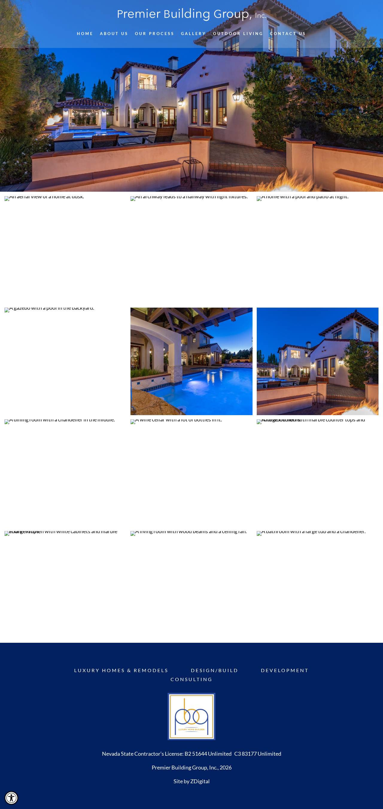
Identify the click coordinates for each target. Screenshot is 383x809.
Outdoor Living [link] (238, 33)
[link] (11, 798)
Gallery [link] (193, 33)
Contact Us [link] (288, 33)
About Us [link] (114, 33)
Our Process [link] (154, 33)
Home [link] (85, 33)
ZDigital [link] (200, 781)
